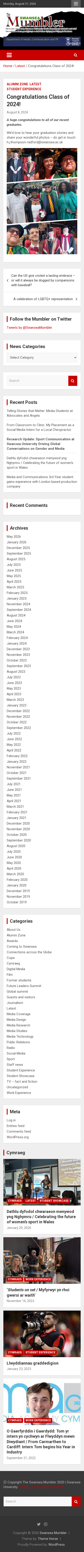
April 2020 (14, 868)
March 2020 (15, 874)
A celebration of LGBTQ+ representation (43, 299)
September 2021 (19, 778)
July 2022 (14, 733)
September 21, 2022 (21, 1458)
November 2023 (18, 655)
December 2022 (18, 711)
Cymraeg (13, 963)
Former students (19, 980)
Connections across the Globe (29, 952)
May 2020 (14, 863)
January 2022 (16, 762)
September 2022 (19, 728)
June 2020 (14, 857)
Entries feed (15, 1126)
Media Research (18, 1025)
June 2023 (14, 683)
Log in (11, 1120)
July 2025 (14, 565)
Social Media (16, 1053)
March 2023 (15, 700)
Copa (11, 958)
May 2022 (14, 745)
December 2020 (18, 823)
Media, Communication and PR (41, 1487)
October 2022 (17, 722)
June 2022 (14, 739)
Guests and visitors (21, 997)
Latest (35, 84)
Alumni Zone (17, 84)
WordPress (56, 1545)
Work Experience (19, 1093)
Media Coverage (18, 1014)
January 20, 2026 (19, 1228)
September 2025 (19, 553)
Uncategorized (17, 1087)
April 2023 (14, 694)
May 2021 (14, 795)
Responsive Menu (76, 4)
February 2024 (17, 638)
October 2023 (17, 660)
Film (10, 975)
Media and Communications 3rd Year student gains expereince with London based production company (42, 481)
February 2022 (17, 756)
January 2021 (16, 818)
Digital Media (16, 969)
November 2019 (18, 897)
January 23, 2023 (19, 1369)
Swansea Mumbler (53, 1533)
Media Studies (17, 1031)
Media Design (16, 1020)
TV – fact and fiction (22, 1082)
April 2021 (14, 801)
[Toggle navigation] (9, 55)
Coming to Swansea (22, 947)
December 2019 (18, 891)
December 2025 (18, 548)
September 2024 (19, 610)
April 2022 (14, 750)
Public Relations (18, 1042)
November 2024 (18, 604)
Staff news (15, 1065)
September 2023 (19, 666)
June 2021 (14, 790)
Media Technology (20, 1037)
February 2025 (17, 593)
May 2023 (14, 688)
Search (72, 381)
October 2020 (17, 835)
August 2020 (16, 846)
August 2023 (16, 672)
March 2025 (15, 587)
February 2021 (17, 812)
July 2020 (14, 852)
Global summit (17, 992)
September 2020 (19, 840)
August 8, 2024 (17, 112)
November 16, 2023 (20, 1301)
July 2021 (14, 784)
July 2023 (14, 677)
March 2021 (15, 807)
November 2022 (18, 717)
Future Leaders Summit (24, 986)
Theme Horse (48, 1539)
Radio (11, 1048)
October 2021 (17, 773)
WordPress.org (18, 1137)
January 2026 (16, 542)
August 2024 (16, 615)
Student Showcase (20, 1076)
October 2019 (17, 902)
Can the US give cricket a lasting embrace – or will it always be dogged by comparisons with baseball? (43, 280)
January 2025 (16, 598)
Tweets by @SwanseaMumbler (29, 328)
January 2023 (16, 705)
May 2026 (14, 537)
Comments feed (19, 1131)
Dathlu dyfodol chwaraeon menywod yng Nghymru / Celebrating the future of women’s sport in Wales (40, 463)
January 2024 (16, 643)
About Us (13, 930)
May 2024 (14, 627)
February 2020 (17, 880)
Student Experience (24, 89)
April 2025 (14, 582)
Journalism (15, 1003)
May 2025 (14, 576)
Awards (12, 941)
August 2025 (16, 559)
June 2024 (14, 621)
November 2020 (18, 829)
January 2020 (16, 885)
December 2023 (18, 649)
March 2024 (15, 632)
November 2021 (18, 767)
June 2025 (14, 570)
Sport (11, 1059)
